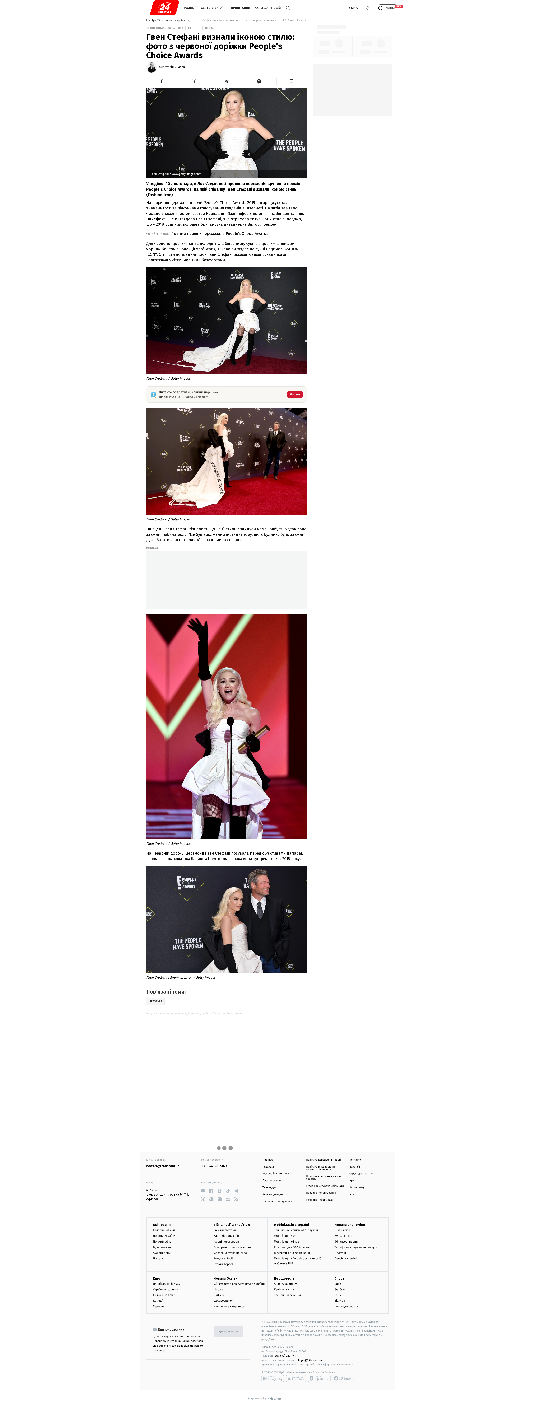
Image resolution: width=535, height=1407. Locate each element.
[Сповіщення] (368, 8)
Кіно (156, 1278)
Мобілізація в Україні (291, 1225)
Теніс (338, 1295)
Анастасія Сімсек (172, 67)
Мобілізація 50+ (285, 1236)
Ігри (352, 1194)
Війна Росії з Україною (232, 1225)
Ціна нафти (342, 1230)
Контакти (355, 1160)
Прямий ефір (162, 1241)
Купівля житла (284, 1289)
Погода (158, 1258)
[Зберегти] (292, 81)
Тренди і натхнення (287, 1295)
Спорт (339, 1278)
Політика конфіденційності (323, 1160)
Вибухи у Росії (223, 1258)
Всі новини (162, 1225)
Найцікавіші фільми (167, 1284)
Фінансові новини (347, 1241)
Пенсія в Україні (346, 1258)
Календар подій (268, 8)
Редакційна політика (275, 1173)
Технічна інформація (319, 1199)
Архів (352, 1180)
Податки (340, 1253)
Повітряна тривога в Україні (233, 1247)
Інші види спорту (346, 1306)
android (272, 1378)
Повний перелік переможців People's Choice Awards (219, 233)
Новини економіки (350, 1225)
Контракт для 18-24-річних (292, 1247)
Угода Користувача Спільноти (325, 1186)
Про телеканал (272, 1180)
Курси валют (343, 1236)
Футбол (340, 1289)
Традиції (189, 8)
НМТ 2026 (220, 1295)
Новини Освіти (225, 1278)
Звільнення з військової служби (296, 1230)
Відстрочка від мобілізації (292, 1253)
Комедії (158, 1301)
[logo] (164, 8)
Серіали (158, 1306)
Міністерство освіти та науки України (239, 1284)
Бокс (338, 1284)
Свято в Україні (214, 8)
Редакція (268, 1166)
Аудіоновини (162, 1253)
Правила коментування (321, 1193)
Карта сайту (356, 1187)
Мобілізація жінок (286, 1241)
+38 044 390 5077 (214, 1166)
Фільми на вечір (164, 1295)
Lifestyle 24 (153, 20)
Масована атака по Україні (232, 1253)
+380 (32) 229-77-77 (285, 1355)
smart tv (319, 1378)
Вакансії (354, 1166)
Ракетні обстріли (225, 1230)
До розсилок (229, 1331)
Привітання (240, 8)
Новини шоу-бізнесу (177, 20)
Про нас (267, 1160)
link (202, 1191)
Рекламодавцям (272, 1194)
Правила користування (277, 1201)
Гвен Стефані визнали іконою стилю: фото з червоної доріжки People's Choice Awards (251, 20)
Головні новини (164, 1230)
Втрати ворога (223, 1264)
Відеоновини (162, 1247)
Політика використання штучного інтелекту (321, 1168)
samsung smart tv (344, 1378)
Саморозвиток (223, 1301)
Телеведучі (269, 1187)
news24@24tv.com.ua (163, 1166)
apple (296, 1378)
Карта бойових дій (226, 1236)
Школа (218, 1289)
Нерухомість (284, 1278)
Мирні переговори (226, 1241)
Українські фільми (165, 1289)
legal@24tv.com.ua (310, 1360)
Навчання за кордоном (229, 1306)
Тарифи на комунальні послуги (356, 1247)
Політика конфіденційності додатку (323, 1178)
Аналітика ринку (285, 1284)
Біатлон (340, 1301)
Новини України (164, 1236)
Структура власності (362, 1173)
